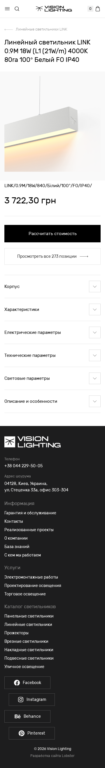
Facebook (32, 682)
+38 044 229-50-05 (23, 465)
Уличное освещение (24, 666)
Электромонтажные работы (31, 577)
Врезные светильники (26, 641)
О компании (16, 538)
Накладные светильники (28, 649)
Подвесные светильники (29, 658)
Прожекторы (16, 633)
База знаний (16, 546)
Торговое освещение (25, 594)
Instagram (36, 699)
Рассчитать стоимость (53, 233)
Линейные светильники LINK (41, 29)
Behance (32, 716)
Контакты (13, 521)
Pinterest (36, 733)
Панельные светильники (29, 616)
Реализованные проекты (29, 529)
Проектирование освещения (32, 585)
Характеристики (21, 309)
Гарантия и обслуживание (30, 513)
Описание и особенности (30, 401)
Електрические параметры (32, 332)
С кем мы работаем (22, 555)
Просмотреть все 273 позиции (47, 256)
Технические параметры (30, 355)
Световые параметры (27, 378)
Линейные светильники (28, 624)
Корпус (12, 286)
